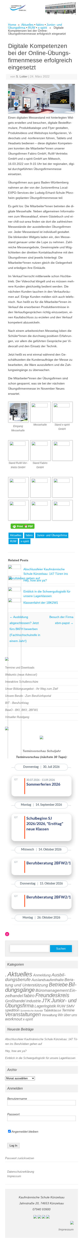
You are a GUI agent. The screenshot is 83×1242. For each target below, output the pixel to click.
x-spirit (42, 27)
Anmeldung (42, 975)
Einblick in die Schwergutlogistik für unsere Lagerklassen (40, 1058)
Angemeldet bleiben (24, 1131)
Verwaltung (49, 1015)
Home (12, 24)
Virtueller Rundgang (17, 717)
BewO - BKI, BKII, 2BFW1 (21, 710)
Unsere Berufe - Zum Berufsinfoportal (28, 695)
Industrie (33, 1001)
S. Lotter (21, 76)
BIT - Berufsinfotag (17, 702)
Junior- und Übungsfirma (52, 535)
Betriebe (58, 984)
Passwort (13, 1114)
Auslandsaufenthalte (47, 980)
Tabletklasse (52, 1010)
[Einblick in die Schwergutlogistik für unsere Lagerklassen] (14, 590)
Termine (68, 1010)
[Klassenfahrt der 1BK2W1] (14, 601)
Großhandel (15, 1001)
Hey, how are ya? (35, 580)
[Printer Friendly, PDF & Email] (22, 526)
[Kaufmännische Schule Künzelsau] (41, 13)
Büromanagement (52, 990)
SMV (70, 1006)
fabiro (40, 24)
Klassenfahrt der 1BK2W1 (40, 602)
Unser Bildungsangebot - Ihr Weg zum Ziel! (31, 688)
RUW (31, 27)
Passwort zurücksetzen (19, 1158)
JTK (46, 1000)
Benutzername (17, 1098)
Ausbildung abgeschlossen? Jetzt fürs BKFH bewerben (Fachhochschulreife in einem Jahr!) (25, 629)
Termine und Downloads (19, 667)
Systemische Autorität (31, 1010)
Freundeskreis (52, 995)
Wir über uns (67, 1015)
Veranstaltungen (23, 1014)
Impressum (14, 1176)
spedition (12, 1010)
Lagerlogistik (45, 1006)
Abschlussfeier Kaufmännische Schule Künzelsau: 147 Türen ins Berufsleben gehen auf (38, 573)
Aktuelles (27, 24)
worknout (13, 1019)
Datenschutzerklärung (20, 1171)
